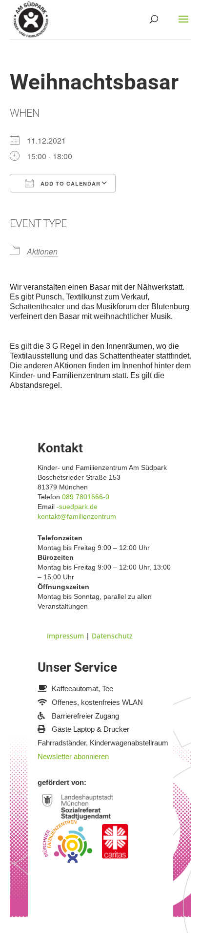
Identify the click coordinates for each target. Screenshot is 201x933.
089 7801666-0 (85, 497)
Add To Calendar (69, 183)
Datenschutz (112, 635)
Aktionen (42, 251)
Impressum (65, 635)
